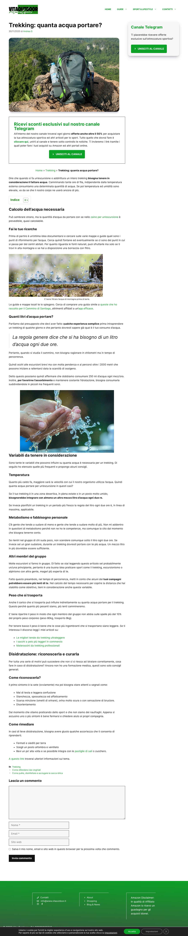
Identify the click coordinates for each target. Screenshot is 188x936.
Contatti (167, 9)
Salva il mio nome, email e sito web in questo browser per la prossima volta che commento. (66, 849)
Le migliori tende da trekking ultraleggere (40, 637)
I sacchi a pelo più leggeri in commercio (39, 641)
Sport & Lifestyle (143, 9)
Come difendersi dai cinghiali (26, 770)
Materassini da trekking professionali (38, 645)
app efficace (85, 308)
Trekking (50, 170)
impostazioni (111, 932)
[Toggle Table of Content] (24, 200)
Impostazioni (152, 931)
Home (108, 9)
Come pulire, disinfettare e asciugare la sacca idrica (37, 773)
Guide (120, 9)
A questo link (16, 758)
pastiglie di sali (83, 751)
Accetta (132, 931)
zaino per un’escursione (104, 217)
